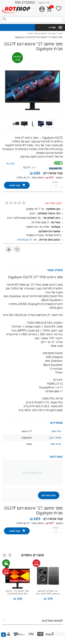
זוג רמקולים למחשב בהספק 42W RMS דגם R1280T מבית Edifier (48, 592)
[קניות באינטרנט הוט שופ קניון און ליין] (16, 9)
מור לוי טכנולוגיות (27, 239)
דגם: (33, 167)
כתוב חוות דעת (53, 203)
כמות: (55, 182)
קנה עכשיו (14, 185)
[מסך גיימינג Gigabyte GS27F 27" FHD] (32, 90)
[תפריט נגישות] (3, 634)
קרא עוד (10, 163)
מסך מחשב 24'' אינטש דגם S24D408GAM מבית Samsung (17, 592)
